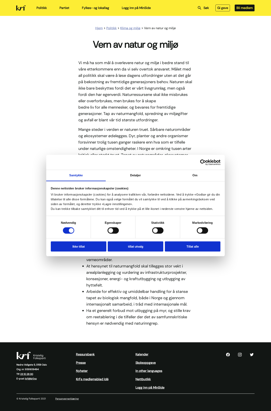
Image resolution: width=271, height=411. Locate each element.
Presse (81, 363)
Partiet (64, 8)
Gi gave (222, 8)
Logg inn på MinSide (136, 8)
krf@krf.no (31, 378)
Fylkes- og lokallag (95, 8)
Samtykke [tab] (76, 175)
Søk (206, 8)
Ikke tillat (78, 246)
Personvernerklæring (67, 398)
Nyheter (82, 371)
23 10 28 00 (26, 374)
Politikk (42, 8)
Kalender (142, 354)
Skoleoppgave (146, 363)
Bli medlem (244, 8)
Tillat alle (192, 246)
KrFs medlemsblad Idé (92, 379)
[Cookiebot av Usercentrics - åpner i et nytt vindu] (203, 162)
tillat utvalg (135, 246)
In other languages (149, 371)
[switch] (113, 230)
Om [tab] (194, 175)
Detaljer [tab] (135, 175)
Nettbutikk (143, 379)
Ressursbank (85, 354)
